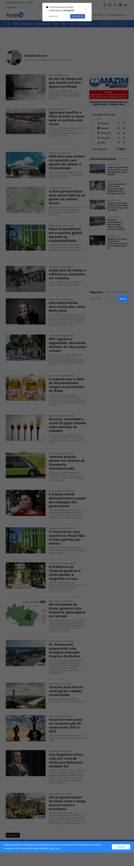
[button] (109, 847)
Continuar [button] (121, 847)
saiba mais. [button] (55, 848)
